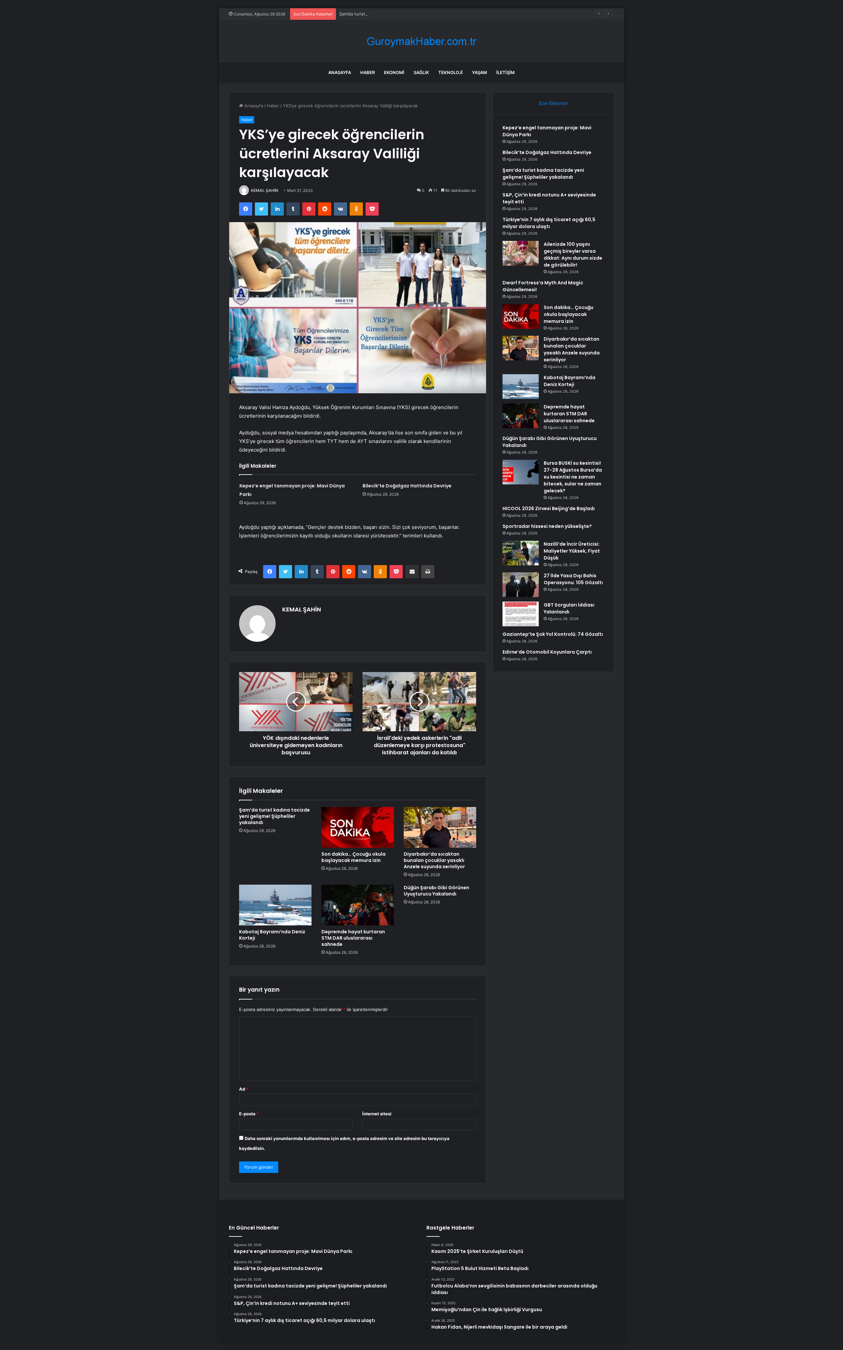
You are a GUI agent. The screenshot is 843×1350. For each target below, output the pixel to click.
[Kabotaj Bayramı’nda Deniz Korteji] (275, 905)
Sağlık (421, 72)
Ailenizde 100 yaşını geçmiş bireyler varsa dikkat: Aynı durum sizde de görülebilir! (573, 254)
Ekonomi (394, 72)
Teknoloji (450, 72)
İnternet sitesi (377, 1113)
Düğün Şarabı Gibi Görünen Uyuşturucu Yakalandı (436, 890)
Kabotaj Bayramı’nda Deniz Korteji (272, 934)
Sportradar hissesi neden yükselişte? (547, 526)
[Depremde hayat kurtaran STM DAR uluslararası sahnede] (357, 905)
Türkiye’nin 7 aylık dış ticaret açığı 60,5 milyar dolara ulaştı (549, 223)
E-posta (249, 1113)
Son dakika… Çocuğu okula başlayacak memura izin (353, 857)
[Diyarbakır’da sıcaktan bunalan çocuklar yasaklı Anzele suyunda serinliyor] (440, 827)
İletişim (505, 72)
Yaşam (479, 72)
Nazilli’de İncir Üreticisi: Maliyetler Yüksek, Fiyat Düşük (572, 551)
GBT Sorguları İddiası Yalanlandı (569, 608)
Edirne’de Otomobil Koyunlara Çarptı (547, 652)
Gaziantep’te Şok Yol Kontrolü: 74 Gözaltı (553, 634)
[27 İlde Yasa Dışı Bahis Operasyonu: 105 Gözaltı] (521, 584)
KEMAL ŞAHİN (264, 190)
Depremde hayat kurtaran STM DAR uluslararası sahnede (353, 938)
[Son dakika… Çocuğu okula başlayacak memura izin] (357, 827)
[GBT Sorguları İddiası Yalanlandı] (521, 614)
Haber (367, 72)
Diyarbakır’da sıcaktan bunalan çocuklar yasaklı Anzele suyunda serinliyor (434, 860)
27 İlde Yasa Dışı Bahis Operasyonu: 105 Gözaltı (573, 579)
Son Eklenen (553, 103)
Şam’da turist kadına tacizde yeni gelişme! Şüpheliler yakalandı (402, 13)
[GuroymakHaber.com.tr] (421, 41)
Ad (243, 1089)
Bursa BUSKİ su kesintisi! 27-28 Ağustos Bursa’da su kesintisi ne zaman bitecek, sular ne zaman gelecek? (573, 477)
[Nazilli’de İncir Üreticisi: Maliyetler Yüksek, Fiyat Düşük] (521, 553)
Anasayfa (339, 72)
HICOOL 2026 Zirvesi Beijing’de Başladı (549, 508)
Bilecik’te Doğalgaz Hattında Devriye (407, 485)
